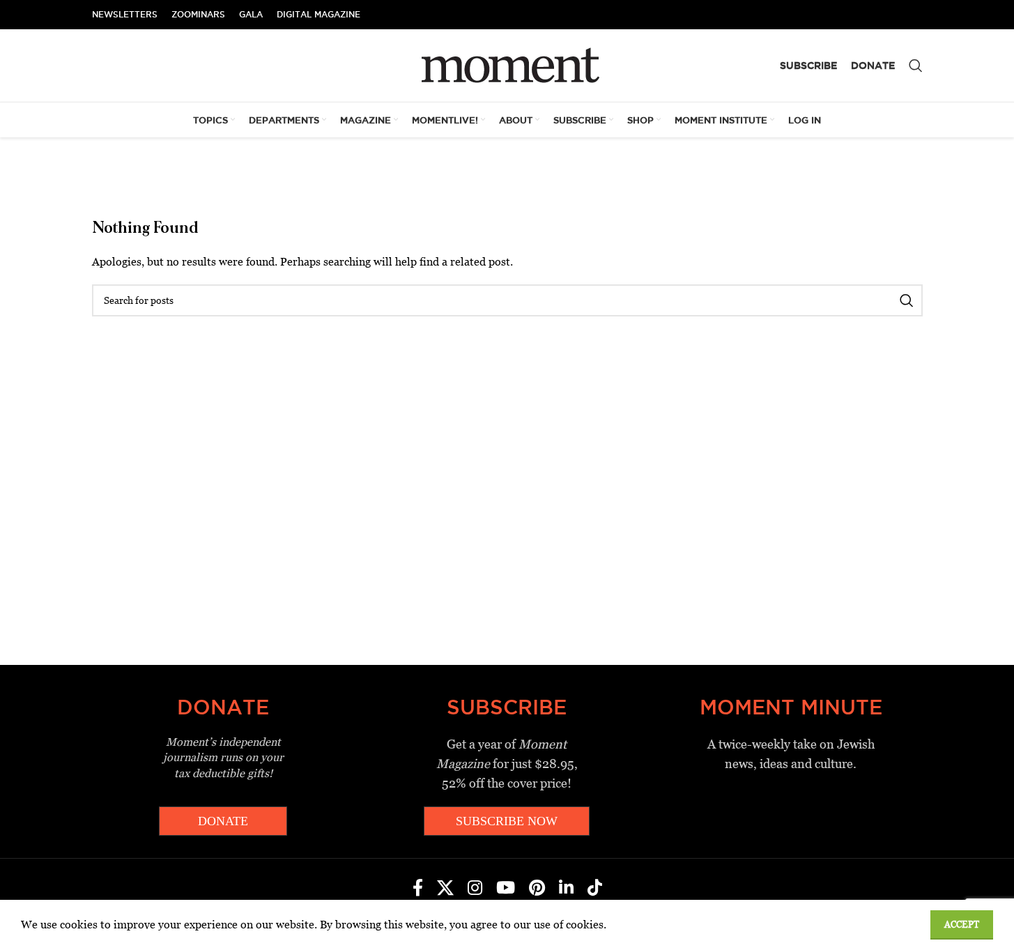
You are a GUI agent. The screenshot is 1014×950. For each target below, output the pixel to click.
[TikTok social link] (595, 889)
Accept (961, 924)
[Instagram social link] (475, 889)
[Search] (916, 65)
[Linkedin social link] (566, 889)
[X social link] (445, 889)
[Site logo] (507, 64)
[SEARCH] (907, 300)
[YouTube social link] (505, 889)
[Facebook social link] (418, 889)
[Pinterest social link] (537, 889)
